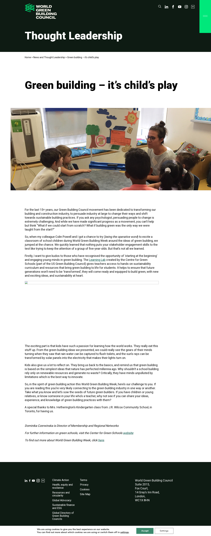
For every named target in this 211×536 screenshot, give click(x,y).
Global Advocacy (61, 500)
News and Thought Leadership (49, 57)
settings (124, 532)
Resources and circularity (61, 494)
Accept (145, 530)
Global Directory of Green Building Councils (63, 516)
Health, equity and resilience (62, 486)
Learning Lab (97, 259)
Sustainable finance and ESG (63, 506)
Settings (164, 530)
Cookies (85, 489)
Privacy (84, 484)
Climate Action (60, 480)
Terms (83, 480)
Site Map (85, 494)
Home (28, 57)
